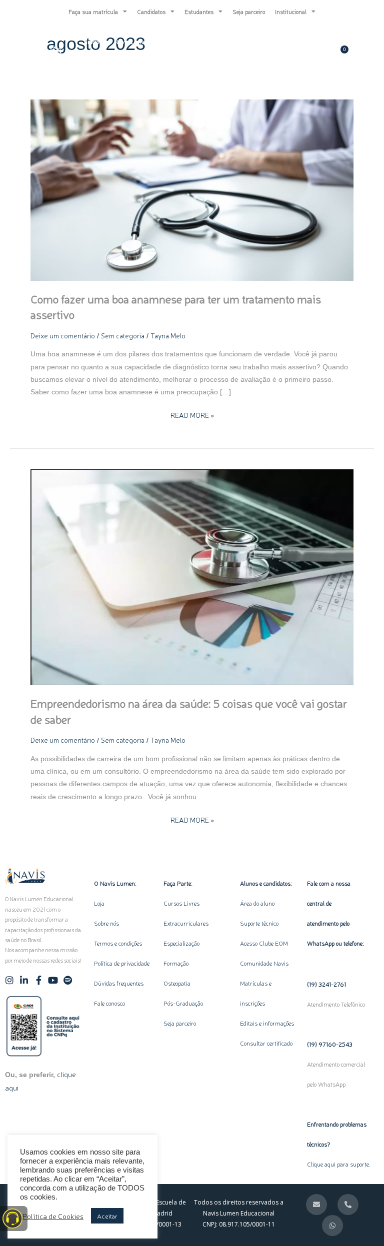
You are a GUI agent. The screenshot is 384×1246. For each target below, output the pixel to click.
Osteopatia (178, 983)
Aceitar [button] (107, 1216)
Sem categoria (122, 335)
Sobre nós (106, 923)
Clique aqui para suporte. (338, 1164)
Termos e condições (118, 943)
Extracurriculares (186, 923)
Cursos (199, 41)
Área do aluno (257, 903)
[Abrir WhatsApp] (359, 1221)
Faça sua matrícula (93, 11)
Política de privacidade (122, 963)
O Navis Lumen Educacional (144, 41)
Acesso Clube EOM (264, 943)
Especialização (182, 943)
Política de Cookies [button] (53, 1216)
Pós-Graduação (183, 1003)
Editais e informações (267, 1023)
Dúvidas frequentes (119, 983)
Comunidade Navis (264, 963)
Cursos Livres (182, 903)
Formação (178, 963)
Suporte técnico (259, 923)
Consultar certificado (266, 1043)
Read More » (192, 414)
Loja (99, 903)
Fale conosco (109, 1003)
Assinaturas (102, 64)
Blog (231, 41)
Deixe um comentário (62, 335)
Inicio (92, 41)
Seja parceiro (248, 11)
